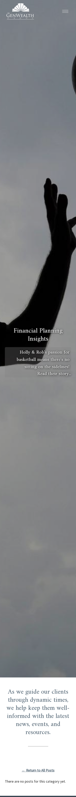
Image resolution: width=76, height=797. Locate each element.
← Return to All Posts (38, 770)
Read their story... (54, 373)
